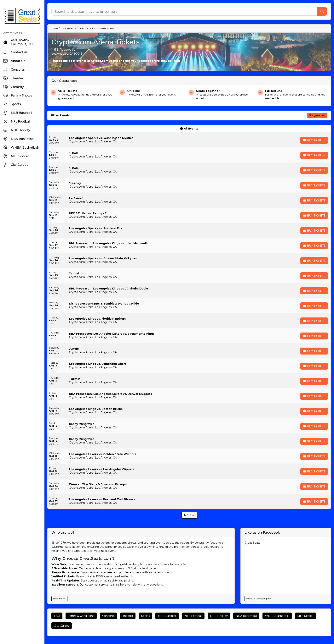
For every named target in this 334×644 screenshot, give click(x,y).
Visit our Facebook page (258, 598)
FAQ (57, 616)
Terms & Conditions (81, 616)
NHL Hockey (219, 616)
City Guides (61, 625)
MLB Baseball (167, 616)
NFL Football (193, 616)
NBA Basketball (246, 616)
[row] (189, 139)
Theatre (128, 616)
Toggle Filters (318, 115)
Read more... (59, 598)
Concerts (108, 616)
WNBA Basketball (277, 616)
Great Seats (252, 542)
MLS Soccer (305, 616)
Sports (145, 616)
